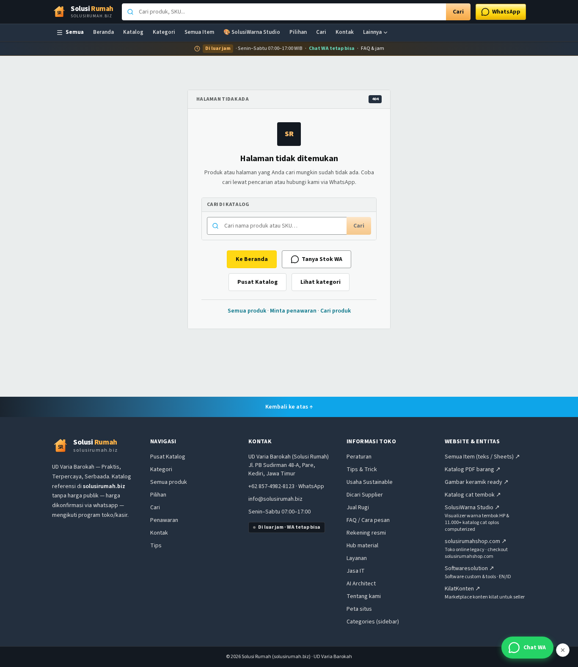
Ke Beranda (252, 259)
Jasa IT (356, 571)
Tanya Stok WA (322, 259)
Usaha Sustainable (370, 482)
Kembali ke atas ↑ (289, 407)
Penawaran (164, 520)
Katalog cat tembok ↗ (473, 495)
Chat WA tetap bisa (332, 48)
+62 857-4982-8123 (271, 486)
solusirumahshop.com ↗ (475, 541)
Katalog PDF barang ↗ (473, 469)
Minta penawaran (293, 311)
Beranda (103, 32)
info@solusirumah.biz (275, 499)
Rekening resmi (366, 533)
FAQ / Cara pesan (368, 520)
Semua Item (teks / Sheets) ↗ (482, 457)
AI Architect (361, 583)
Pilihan (298, 32)
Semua (75, 32)
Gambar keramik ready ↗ (477, 482)
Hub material (362, 545)
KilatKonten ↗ (462, 589)
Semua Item (199, 32)
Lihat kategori (320, 282)
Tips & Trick (362, 469)
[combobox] (284, 11)
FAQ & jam (372, 48)
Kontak (345, 32)
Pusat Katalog (257, 282)
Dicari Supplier (365, 495)
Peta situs (359, 609)
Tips (156, 545)
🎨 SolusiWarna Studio (251, 32)
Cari (458, 12)
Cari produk (335, 311)
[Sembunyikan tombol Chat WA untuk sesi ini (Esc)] (563, 650)
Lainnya (372, 32)
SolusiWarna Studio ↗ (472, 507)
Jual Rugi (358, 507)
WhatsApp (311, 486)
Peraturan (359, 457)
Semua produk (247, 311)
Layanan (357, 558)
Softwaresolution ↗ (469, 568)
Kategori (164, 32)
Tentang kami (364, 596)
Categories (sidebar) (373, 622)
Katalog (133, 32)
